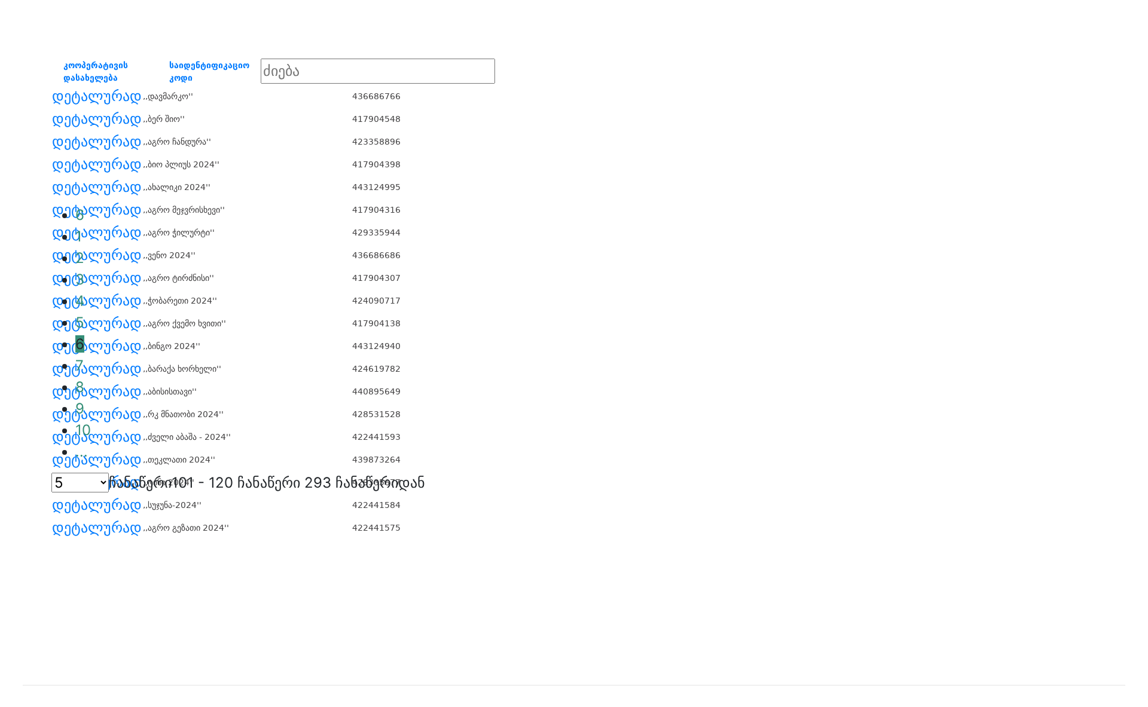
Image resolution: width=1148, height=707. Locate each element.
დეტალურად (97, 96)
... (81, 451)
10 (83, 430)
